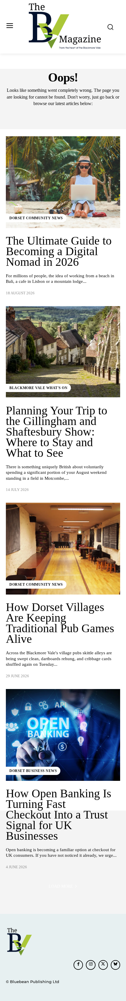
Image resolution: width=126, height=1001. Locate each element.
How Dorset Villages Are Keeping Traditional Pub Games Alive (60, 622)
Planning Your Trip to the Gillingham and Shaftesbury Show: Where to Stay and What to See (56, 431)
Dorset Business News (33, 771)
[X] (103, 965)
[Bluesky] (115, 965)
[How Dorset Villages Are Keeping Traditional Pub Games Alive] (63, 549)
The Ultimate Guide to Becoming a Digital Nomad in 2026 (59, 251)
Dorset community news (36, 218)
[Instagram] (90, 965)
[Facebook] (78, 965)
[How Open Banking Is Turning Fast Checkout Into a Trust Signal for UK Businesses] (63, 735)
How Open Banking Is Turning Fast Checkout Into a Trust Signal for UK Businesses (58, 814)
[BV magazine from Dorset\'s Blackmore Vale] (64, 26)
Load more (61, 886)
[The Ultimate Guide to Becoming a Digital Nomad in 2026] (63, 182)
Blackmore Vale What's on (38, 388)
